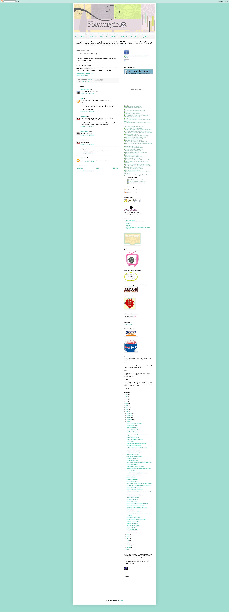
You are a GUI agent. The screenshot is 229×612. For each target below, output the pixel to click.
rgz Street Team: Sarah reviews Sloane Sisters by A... (139, 485)
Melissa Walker (84, 131)
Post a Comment (83, 165)
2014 (127, 401)
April (128, 541)
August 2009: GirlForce (132, 464)
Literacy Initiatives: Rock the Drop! (123, 34)
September (129, 419)
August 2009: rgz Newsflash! (133, 517)
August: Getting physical (132, 460)
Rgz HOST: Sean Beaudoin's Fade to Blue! (137, 507)
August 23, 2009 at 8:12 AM (87, 93)
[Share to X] (99, 80)
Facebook (123, 45)
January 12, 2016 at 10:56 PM (88, 162)
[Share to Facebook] (101, 80)
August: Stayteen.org (132, 501)
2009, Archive (104, 37)
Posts (127, 189)
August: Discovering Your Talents (135, 489)
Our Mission (83, 34)
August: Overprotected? (132, 481)
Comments (128, 192)
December (129, 413)
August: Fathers (130, 441)
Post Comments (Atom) (88, 170)
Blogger (121, 600)
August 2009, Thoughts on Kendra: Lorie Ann (137, 473)
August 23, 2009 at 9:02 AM (87, 111)
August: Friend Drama (132, 471)
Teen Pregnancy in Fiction (133, 454)
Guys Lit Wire (128, 324)
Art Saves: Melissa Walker (133, 525)
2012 (127, 405)
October (129, 417)
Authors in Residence (81, 37)
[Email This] (95, 80)
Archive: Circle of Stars (104, 34)
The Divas (92, 34)
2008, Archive (114, 37)
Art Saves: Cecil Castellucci (133, 521)
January (129, 547)
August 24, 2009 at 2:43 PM (87, 144)
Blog (76, 34)
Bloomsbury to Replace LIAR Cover (135, 505)
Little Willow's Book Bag (132, 427)
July (128, 534)
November (129, 415)
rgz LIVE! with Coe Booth (133, 437)
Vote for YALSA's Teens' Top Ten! (134, 452)
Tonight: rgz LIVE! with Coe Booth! (135, 439)
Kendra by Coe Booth (82, 75)
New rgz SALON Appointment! (134, 445)
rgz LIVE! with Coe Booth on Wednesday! (137, 447)
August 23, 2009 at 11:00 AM (87, 126)
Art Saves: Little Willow (132, 523)
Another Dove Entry (131, 477)
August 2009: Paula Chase (133, 450)
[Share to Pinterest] (102, 80)
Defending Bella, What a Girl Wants (135, 466)
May (128, 538)
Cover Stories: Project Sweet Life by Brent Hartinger (139, 483)
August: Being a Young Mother (134, 511)
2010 (127, 409)
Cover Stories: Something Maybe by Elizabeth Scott (139, 462)
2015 (127, 399)
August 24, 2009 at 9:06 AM (87, 135)
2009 (127, 411)
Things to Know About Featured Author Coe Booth (139, 468)
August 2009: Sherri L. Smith (133, 475)
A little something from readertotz (134, 456)
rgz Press (145, 37)
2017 (127, 394)
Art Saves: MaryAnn (131, 527)
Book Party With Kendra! (132, 432)
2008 (127, 549)
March (128, 543)
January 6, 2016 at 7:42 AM (87, 153)
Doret (82, 98)
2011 (127, 407)
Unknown (83, 158)
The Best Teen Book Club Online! (135, 495)
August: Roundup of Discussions (134, 423)
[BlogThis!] (97, 80)
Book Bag (83, 81)
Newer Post (80, 168)
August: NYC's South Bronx (133, 429)
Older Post (115, 168)
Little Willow (87, 81)
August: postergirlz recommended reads (136, 519)
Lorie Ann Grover (85, 89)
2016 (127, 397)
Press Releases (135, 37)
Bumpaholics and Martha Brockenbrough (137, 443)
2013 (127, 403)
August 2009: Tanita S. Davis (134, 487)
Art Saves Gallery (131, 509)
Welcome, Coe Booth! (132, 532)
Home (97, 168)
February (129, 545)
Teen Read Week (140, 34)
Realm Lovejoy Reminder (133, 497)
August (128, 421)
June (128, 536)
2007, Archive (125, 37)
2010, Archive (94, 37)
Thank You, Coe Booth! (132, 425)
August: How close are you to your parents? (137, 503)
